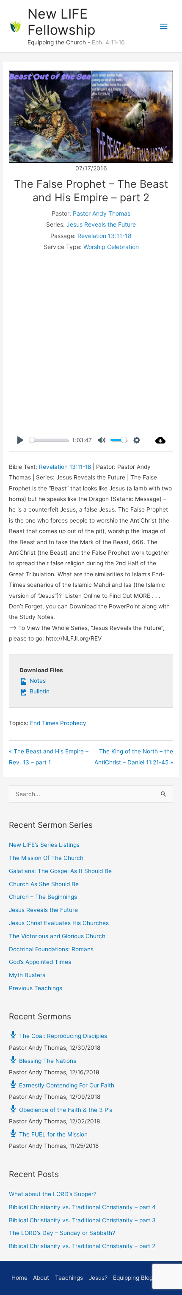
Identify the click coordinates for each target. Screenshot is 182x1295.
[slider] (48, 440)
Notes (37, 680)
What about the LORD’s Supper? (53, 1194)
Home (19, 1277)
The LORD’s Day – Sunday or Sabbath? (62, 1232)
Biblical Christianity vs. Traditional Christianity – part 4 (82, 1207)
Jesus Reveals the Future (101, 224)
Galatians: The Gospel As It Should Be (60, 871)
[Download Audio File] (160, 440)
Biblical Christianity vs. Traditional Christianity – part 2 (82, 1246)
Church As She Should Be (44, 884)
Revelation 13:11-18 (104, 235)
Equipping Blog (133, 1277)
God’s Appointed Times (40, 961)
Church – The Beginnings (43, 896)
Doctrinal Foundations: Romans (51, 949)
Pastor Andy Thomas (101, 213)
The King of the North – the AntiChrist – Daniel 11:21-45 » (133, 756)
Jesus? (98, 1277)
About (41, 1277)
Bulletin (39, 691)
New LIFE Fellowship (61, 21)
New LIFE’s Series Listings (44, 844)
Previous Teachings (35, 988)
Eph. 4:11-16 (108, 42)
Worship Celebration (111, 246)
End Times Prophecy (58, 723)
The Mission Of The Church (46, 857)
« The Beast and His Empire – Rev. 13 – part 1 (48, 756)
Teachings (69, 1277)
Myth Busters (27, 975)
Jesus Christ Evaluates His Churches (59, 923)
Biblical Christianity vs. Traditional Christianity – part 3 (82, 1220)
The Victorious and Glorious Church (57, 936)
